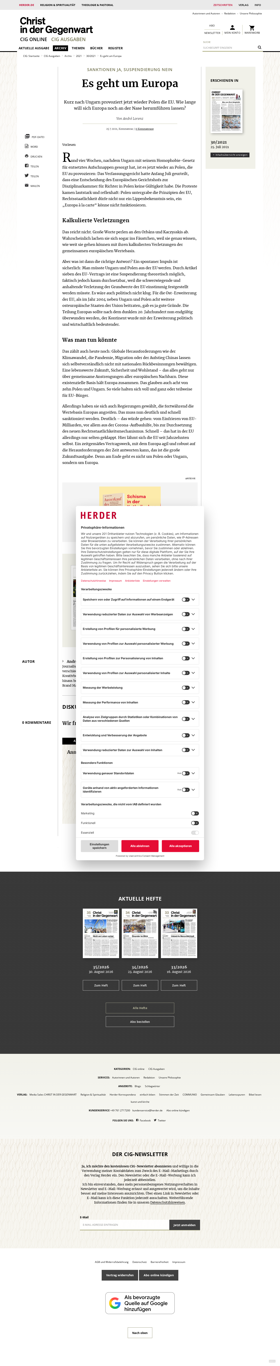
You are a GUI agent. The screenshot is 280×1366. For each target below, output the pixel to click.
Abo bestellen (140, 1022)
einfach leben (147, 1094)
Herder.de (26, 5)
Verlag (243, 5)
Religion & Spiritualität (57, 5)
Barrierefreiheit (159, 1262)
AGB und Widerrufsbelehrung (112, 1262)
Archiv (60, 48)
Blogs (138, 1086)
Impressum (178, 1262)
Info (258, 5)
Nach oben (140, 1333)
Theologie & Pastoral (97, 5)
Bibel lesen (255, 1094)
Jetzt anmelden (185, 1225)
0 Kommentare (144, 129)
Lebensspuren (237, 1094)
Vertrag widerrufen (120, 1275)
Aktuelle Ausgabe (34, 48)
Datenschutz (139, 1262)
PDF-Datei (38, 137)
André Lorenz (133, 118)
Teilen (35, 166)
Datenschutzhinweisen (167, 1202)
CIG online (33, 39)
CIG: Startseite (31, 56)
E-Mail (84, 1217)
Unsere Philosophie (251, 13)
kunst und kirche (140, 1102)
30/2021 (91, 56)
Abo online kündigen (178, 1110)
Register (115, 48)
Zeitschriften (222, 5)
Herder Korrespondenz (123, 1094)
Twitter (162, 1120)
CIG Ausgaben (68, 39)
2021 (79, 56)
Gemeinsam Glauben (213, 1094)
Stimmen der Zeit (169, 1094)
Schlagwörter (152, 1086)
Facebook (145, 1120)
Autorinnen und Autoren (206, 13)
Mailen (35, 186)
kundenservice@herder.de (147, 1110)
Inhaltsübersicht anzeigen (231, 155)
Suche (207, 42)
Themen (78, 48)
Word (34, 146)
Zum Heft (101, 985)
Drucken (36, 156)
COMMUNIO (190, 1094)
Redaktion (230, 13)
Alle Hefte (140, 1008)
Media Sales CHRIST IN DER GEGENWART (53, 1094)
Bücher (96, 48)
